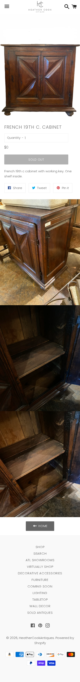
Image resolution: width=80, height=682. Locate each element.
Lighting (40, 593)
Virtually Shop (40, 566)
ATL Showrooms (40, 560)
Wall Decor (40, 606)
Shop (40, 547)
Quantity (13, 137)
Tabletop (40, 599)
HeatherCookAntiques (36, 638)
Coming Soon (40, 586)
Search (40, 553)
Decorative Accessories (40, 573)
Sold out (36, 159)
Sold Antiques (40, 612)
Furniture (40, 580)
